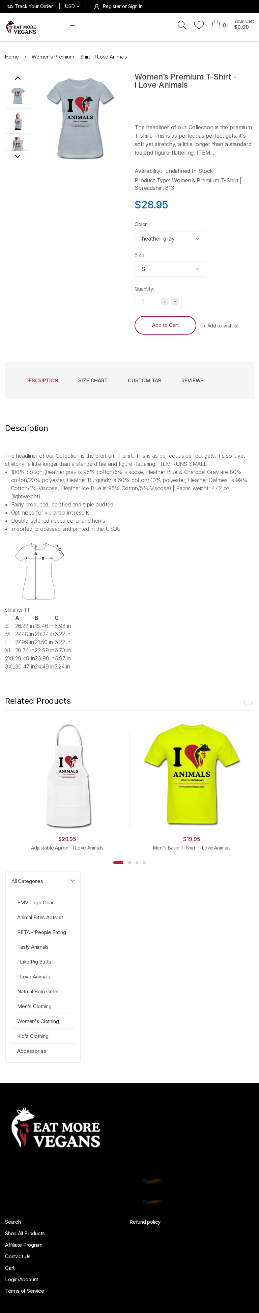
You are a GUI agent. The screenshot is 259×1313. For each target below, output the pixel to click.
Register (112, 6)
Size (139, 254)
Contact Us (18, 1256)
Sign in (135, 6)
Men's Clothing (34, 1006)
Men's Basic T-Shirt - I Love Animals (192, 848)
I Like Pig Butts (34, 961)
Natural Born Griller (38, 991)
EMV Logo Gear (35, 902)
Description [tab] (41, 380)
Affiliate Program (23, 1245)
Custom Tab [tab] (145, 380)
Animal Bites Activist (40, 917)
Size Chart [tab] (93, 380)
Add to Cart (165, 325)
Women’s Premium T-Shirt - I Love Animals (186, 81)
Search (13, 1222)
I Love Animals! (34, 976)
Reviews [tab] (192, 380)
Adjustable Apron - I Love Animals (67, 848)
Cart (10, 1268)
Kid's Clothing (33, 1036)
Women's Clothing (38, 1021)
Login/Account (21, 1279)
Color (141, 224)
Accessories (31, 1051)
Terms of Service (24, 1291)
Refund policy (145, 1222)
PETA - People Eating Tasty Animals (41, 939)
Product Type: (152, 180)
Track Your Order (34, 6)
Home (12, 56)
